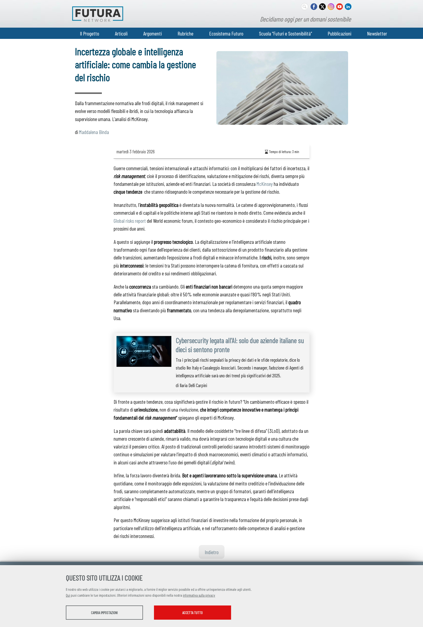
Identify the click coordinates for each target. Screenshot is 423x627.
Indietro (212, 552)
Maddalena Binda (94, 132)
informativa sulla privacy (199, 595)
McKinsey (265, 183)
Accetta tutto (192, 612)
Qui (68, 595)
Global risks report (130, 220)
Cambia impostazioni (104, 612)
